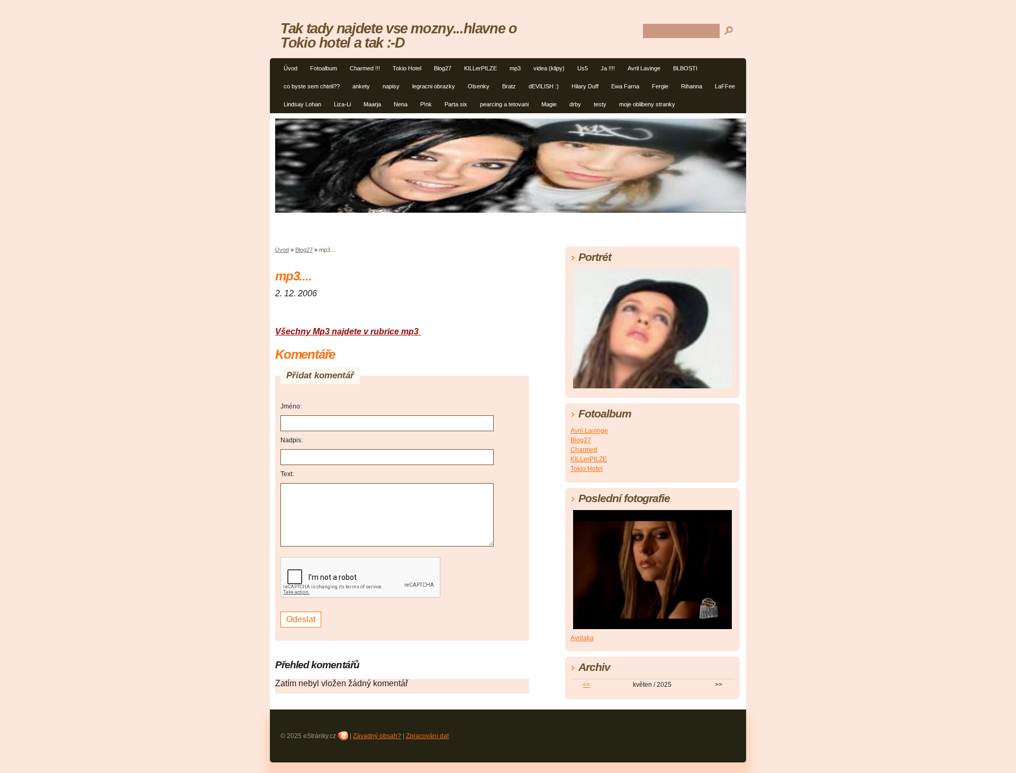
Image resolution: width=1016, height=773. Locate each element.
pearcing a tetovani (504, 104)
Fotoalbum (323, 68)
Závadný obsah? (377, 736)
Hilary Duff (585, 86)
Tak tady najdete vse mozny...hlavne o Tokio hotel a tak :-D (398, 35)
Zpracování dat (427, 736)
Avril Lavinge (644, 68)
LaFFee (725, 86)
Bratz (509, 86)
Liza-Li (342, 104)
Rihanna (691, 86)
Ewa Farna (625, 86)
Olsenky (478, 86)
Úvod (290, 68)
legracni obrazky (433, 86)
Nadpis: (291, 440)
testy (600, 104)
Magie (549, 104)
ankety (361, 86)
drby (575, 104)
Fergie (660, 86)
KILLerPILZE (480, 68)
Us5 (582, 68)
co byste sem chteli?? (312, 86)
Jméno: (291, 406)
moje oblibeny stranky (647, 104)
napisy (391, 86)
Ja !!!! (608, 68)
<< (586, 684)
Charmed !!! (365, 68)
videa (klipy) (549, 68)
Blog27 (442, 68)
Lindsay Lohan (302, 104)
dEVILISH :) (544, 86)
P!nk (426, 104)
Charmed (583, 449)
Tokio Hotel (407, 68)
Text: (287, 474)
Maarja (372, 104)
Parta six (455, 104)
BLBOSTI (685, 68)
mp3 (515, 68)
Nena (400, 104)
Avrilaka (582, 638)
